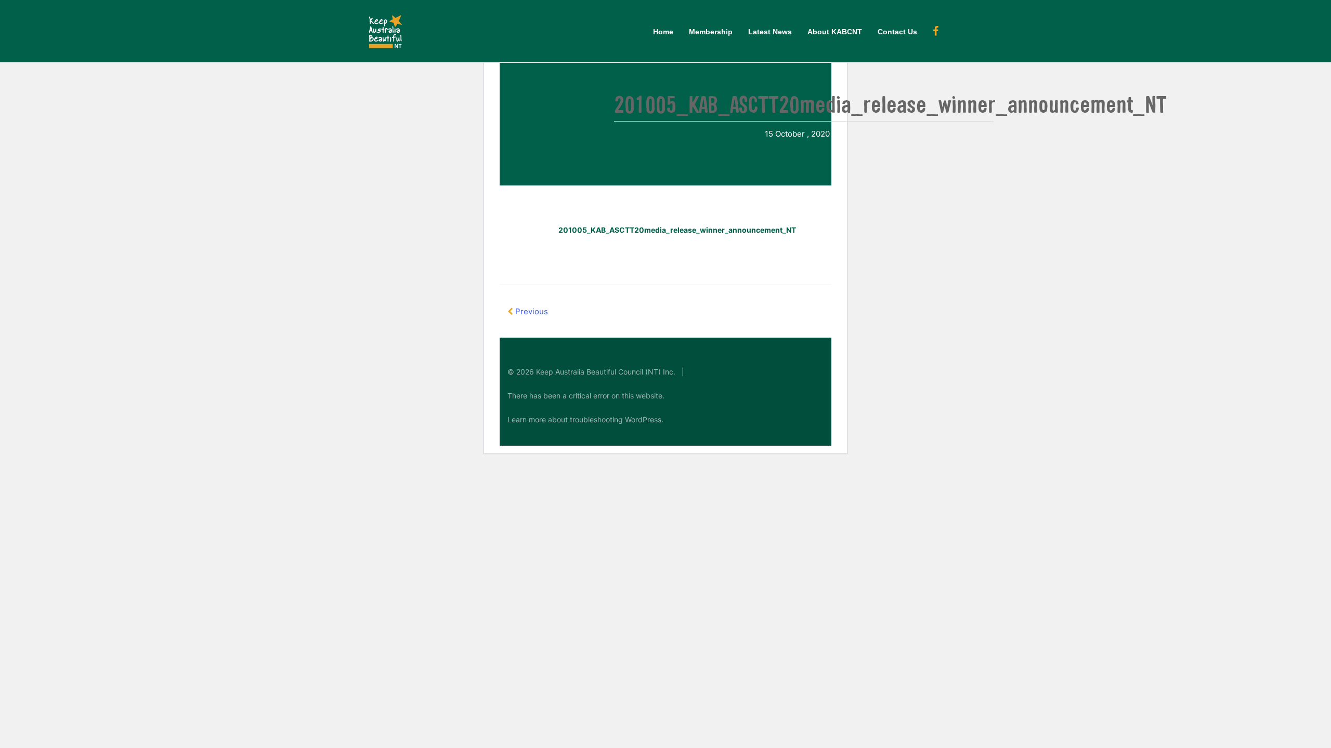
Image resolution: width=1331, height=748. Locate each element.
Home (663, 32)
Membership (711, 32)
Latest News (770, 32)
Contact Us (897, 32)
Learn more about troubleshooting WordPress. (585, 419)
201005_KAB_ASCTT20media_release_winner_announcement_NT (677, 229)
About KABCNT (834, 32)
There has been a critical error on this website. (585, 395)
